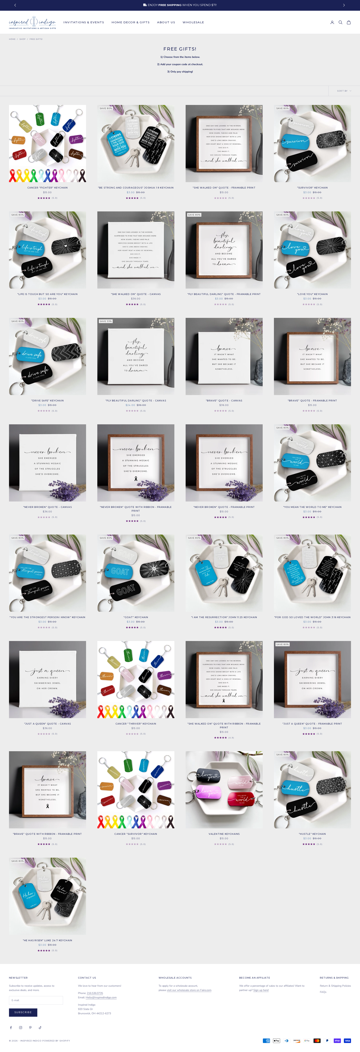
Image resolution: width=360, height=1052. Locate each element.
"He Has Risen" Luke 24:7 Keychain (47, 940)
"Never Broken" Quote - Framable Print (224, 507)
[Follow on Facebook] (11, 1027)
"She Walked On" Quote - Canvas (136, 294)
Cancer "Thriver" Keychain (136, 723)
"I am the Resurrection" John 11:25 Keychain (224, 617)
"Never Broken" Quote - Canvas (47, 507)
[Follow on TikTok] (40, 1027)
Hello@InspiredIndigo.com (101, 997)
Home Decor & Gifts (131, 22)
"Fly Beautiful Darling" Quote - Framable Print (224, 294)
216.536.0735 (95, 993)
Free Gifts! (36, 39)
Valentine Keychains (224, 834)
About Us (166, 22)
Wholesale (193, 22)
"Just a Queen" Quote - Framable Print (312, 723)
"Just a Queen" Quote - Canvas (47, 723)
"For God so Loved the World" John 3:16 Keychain (312, 617)
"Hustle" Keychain (312, 834)
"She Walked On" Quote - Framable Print (224, 187)
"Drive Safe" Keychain (47, 400)
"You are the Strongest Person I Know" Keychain (47, 617)
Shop (23, 39)
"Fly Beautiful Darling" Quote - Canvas (136, 400)
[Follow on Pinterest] (30, 1027)
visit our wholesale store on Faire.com (189, 990)
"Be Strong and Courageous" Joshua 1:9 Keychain (136, 187)
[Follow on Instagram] (20, 1027)
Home (12, 39)
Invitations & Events (83, 22)
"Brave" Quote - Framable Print (312, 400)
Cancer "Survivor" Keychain (135, 834)
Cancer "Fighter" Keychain (47, 187)
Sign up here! (261, 990)
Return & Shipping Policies (335, 986)
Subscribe (23, 1012)
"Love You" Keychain (312, 294)
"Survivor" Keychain (312, 187)
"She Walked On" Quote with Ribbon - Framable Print (224, 725)
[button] (344, 5)
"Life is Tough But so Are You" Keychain (47, 294)
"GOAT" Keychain (136, 617)
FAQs (323, 992)
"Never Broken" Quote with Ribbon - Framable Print (136, 509)
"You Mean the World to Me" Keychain (312, 507)
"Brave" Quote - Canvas (224, 400)
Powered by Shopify (56, 1040)
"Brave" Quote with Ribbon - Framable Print (47, 834)
